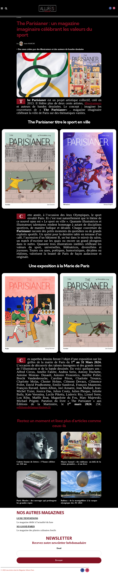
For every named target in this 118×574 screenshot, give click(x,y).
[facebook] (110, 8)
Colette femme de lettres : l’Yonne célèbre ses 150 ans (36, 463)
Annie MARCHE (29, 43)
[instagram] (114, 8)
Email (59, 548)
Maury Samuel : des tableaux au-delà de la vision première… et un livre (81, 463)
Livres (19, 17)
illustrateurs (93, 103)
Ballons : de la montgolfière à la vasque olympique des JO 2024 (79, 502)
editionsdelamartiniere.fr (34, 407)
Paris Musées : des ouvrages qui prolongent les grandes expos (36, 502)
